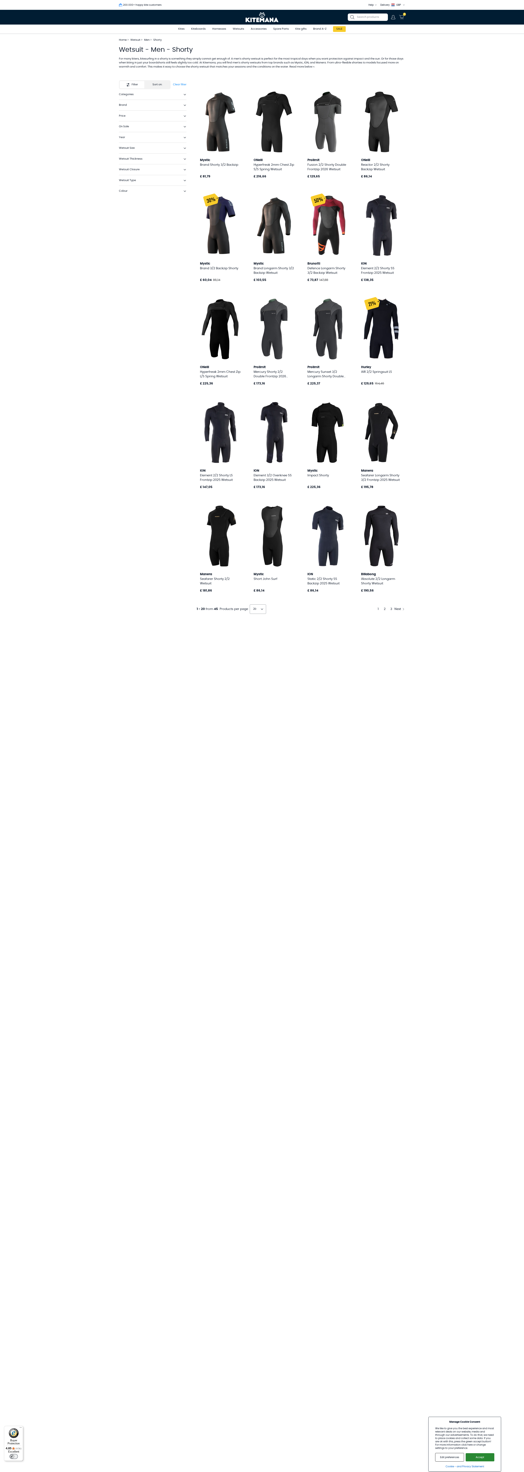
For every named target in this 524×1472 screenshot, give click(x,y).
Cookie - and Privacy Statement (465, 1466)
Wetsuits (238, 29)
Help (371, 5)
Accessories (259, 29)
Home (123, 40)
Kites (181, 29)
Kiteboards (198, 29)
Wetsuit (135, 40)
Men (147, 40)
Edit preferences (449, 1457)
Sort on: (157, 84)
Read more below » (301, 66)
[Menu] (20, 1428)
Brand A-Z (319, 29)
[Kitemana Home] (262, 17)
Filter (135, 84)
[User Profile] (393, 17)
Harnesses (219, 29)
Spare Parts (281, 29)
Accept (480, 1457)
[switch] (14, 1456)
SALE (339, 29)
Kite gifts (301, 29)
